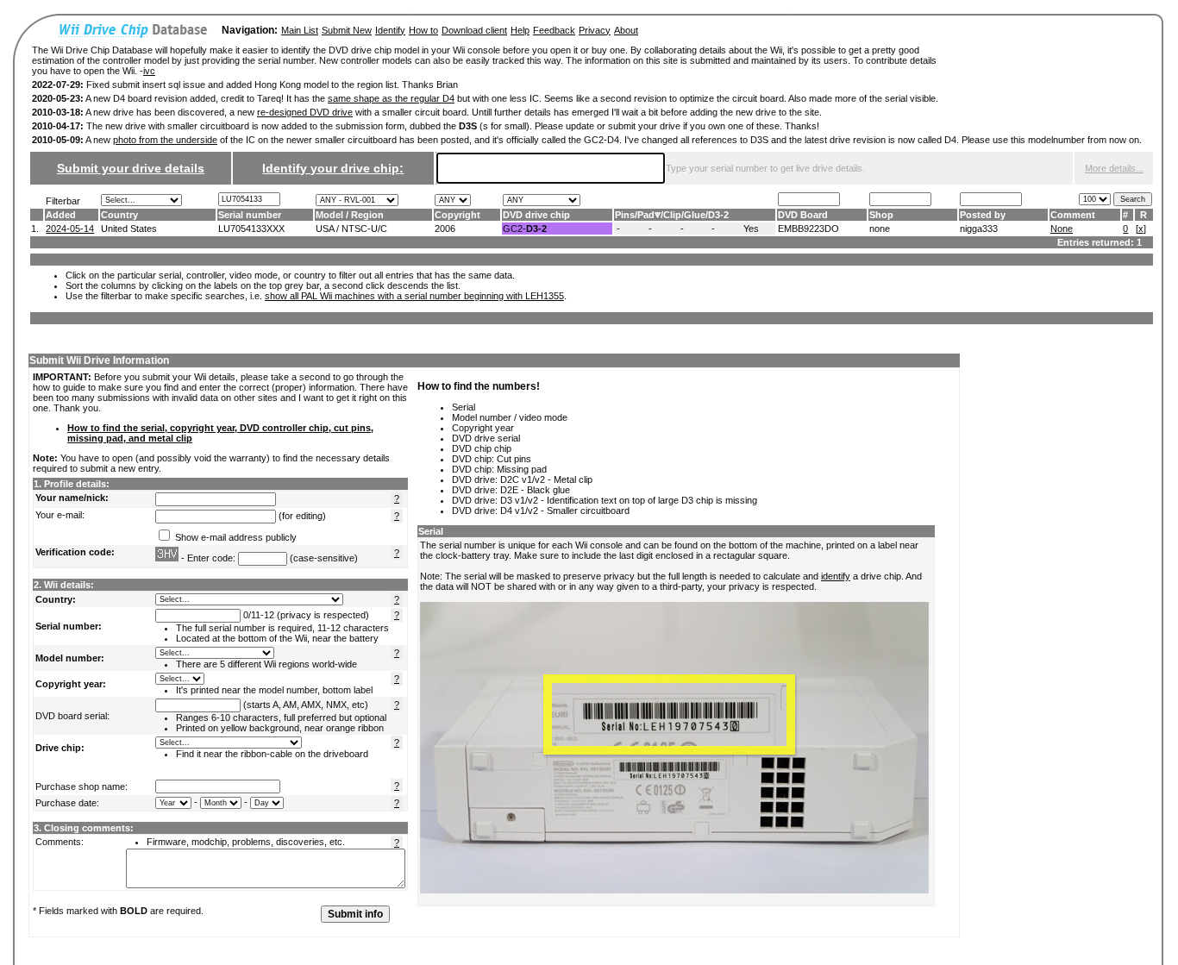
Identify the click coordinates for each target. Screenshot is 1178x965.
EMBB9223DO (808, 228)
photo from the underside (165, 140)
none (879, 228)
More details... (1114, 168)
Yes (751, 228)
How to (423, 30)
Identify (390, 30)
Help (520, 30)
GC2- (525, 228)
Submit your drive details (130, 168)
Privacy (595, 30)
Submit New (347, 30)
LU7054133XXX (251, 228)
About (626, 30)
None (1061, 228)
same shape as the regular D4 (391, 98)
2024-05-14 (70, 228)
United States (129, 228)
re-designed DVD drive (305, 112)
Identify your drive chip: (333, 168)
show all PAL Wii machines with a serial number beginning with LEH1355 (414, 296)
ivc (149, 71)
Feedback (554, 30)
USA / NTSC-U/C (351, 228)
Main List (299, 30)
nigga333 (979, 228)
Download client (474, 30)
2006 (445, 228)
